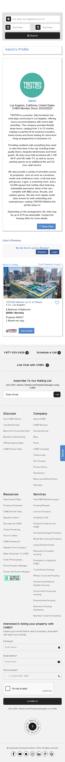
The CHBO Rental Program (46, 499)
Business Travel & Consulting (47, 615)
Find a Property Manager (15, 565)
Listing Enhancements (43, 545)
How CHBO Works (12, 419)
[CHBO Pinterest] (45, 753)
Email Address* (10, 656)
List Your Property (42, 511)
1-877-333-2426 (14, 352)
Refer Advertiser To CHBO (16, 553)
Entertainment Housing (44, 600)
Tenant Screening (11, 529)
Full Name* (8, 641)
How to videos (10, 535)
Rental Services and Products (47, 539)
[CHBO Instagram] (32, 753)
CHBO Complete (41, 449)
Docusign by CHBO (12, 523)
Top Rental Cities (11, 425)
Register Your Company (14, 547)
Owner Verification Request (16, 571)
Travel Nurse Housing (43, 569)
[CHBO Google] (51, 753)
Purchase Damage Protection (47, 533)
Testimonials (39, 455)
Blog (35, 437)
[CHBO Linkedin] (38, 753)
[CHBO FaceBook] (13, 753)
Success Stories (40, 431)
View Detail (26, 330)
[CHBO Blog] (26, 753)
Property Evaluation (13, 505)
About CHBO (39, 419)
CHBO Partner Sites (12, 449)
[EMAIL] (57, 394)
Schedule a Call (47, 352)
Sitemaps (37, 485)
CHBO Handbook (11, 541)
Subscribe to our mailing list (33, 380)
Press (36, 443)
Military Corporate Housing (46, 575)
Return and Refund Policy (45, 479)
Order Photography (12, 559)
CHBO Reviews (40, 425)
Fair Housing (39, 461)
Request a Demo (11, 517)
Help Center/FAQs (12, 499)
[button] (7, 282)
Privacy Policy (40, 467)
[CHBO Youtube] (19, 753)
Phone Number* (10, 670)
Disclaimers (38, 473)
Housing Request (41, 505)
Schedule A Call (40, 517)
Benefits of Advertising (14, 437)
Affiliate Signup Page (13, 443)
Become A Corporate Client (16, 431)
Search (34, 35)
